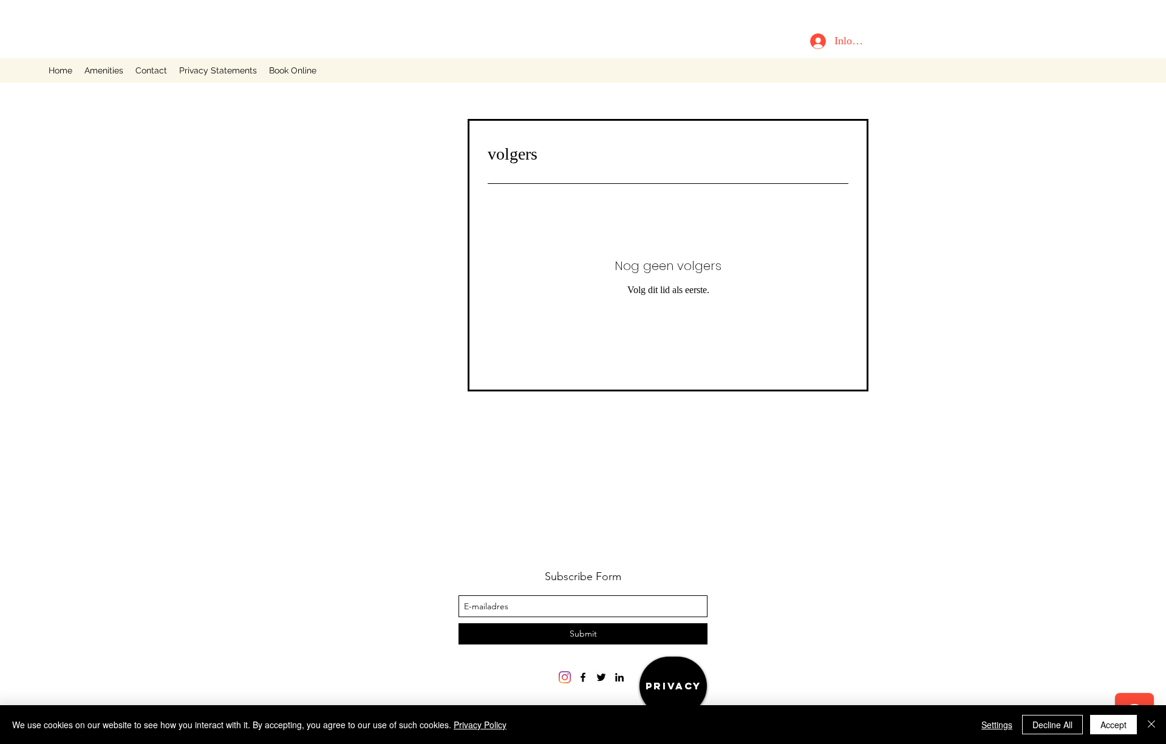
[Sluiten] (1151, 724)
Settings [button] (996, 725)
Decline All (1052, 725)
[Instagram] (565, 677)
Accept (1113, 725)
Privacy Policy (480, 725)
